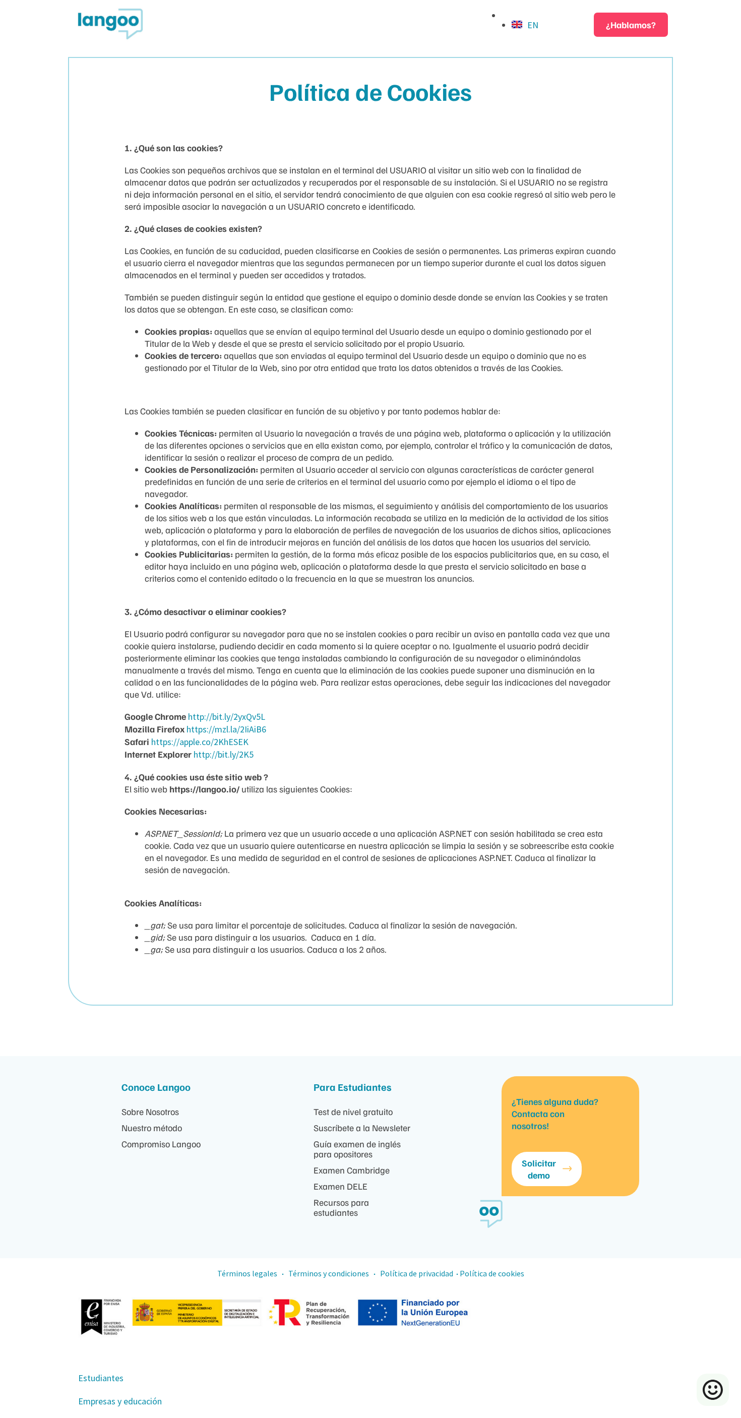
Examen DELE (340, 1186)
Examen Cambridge (352, 1170)
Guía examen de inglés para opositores (357, 1148)
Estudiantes (101, 1378)
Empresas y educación (120, 1401)
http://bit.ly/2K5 (224, 754)
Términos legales (247, 1273)
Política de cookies (492, 1273)
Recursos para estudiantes (341, 1207)
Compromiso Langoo (161, 1143)
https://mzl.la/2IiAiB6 (226, 729)
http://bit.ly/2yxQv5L (226, 716)
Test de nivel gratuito (353, 1111)
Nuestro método (151, 1127)
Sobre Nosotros (150, 1111)
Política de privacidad (416, 1273)
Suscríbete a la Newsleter (362, 1127)
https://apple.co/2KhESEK (200, 742)
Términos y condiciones (329, 1273)
